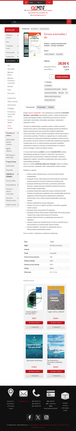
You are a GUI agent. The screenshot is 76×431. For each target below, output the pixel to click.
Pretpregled (41, 107)
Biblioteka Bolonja (10, 73)
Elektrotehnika (12, 105)
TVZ (67, 93)
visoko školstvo (50, 100)
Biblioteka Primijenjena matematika (11, 80)
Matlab (64, 89)
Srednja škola (10, 57)
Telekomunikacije (13, 101)
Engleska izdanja (11, 205)
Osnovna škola (10, 52)
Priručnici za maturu (10, 134)
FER (9, 65)
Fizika (9, 90)
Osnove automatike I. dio (36, 113)
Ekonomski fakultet (11, 121)
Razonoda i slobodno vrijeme (11, 199)
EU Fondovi (41, 427)
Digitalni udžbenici (9, 149)
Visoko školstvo (10, 61)
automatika (48, 85)
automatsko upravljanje (52, 89)
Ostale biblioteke (11, 185)
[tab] (30, 107)
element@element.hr (39, 15)
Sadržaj (50, 107)
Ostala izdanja (10, 166)
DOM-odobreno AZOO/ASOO (10, 156)
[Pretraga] (69, 21)
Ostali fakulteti (10, 127)
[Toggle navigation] (8, 21)
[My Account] (49, 2)
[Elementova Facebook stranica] (29, 417)
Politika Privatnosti (44, 425)
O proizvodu (30, 107)
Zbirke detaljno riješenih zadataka (10, 142)
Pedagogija (11, 108)
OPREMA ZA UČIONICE (10, 175)
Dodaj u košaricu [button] (35, 322)
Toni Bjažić (59, 54)
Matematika (11, 69)
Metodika (10, 86)
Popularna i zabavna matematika (9, 191)
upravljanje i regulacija (52, 96)
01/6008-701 (44, 13)
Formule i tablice (11, 181)
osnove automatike (51, 93)
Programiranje (11, 162)
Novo (7, 42)
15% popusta (34, 28)
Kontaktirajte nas (54, 425)
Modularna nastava (9, 36)
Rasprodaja (9, 170)
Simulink (61, 93)
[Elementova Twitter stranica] (38, 417)
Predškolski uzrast (9, 47)
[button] (38, 35)
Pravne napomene (34, 425)
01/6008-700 (34, 13)
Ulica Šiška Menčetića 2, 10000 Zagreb (39, 10)
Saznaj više (35, 327)
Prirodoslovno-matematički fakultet (12, 114)
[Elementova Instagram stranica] (46, 417)
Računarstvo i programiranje (12, 95)
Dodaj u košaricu (62, 77)
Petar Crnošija (49, 54)
